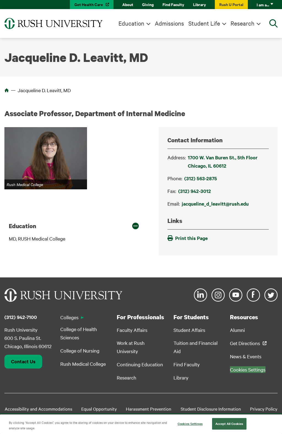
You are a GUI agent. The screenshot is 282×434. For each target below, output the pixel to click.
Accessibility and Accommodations (38, 409)
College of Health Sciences (78, 333)
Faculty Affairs (132, 330)
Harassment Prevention (148, 409)
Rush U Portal (231, 4)
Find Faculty (173, 4)
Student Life (204, 23)
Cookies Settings (190, 423)
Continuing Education (140, 364)
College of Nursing (79, 350)
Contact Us (23, 361)
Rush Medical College (83, 364)
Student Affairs (189, 330)
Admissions (169, 23)
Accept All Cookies (229, 423)
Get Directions (245, 343)
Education (131, 23)
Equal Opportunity (99, 409)
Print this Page (191, 238)
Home (6, 90)
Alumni (237, 330)
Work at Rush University (131, 347)
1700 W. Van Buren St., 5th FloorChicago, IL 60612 (222, 161)
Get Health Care (88, 4)
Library (199, 4)
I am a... (263, 4)
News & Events (245, 356)
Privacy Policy (263, 409)
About (127, 4)
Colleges (69, 317)
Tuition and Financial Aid (195, 347)
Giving (148, 4)
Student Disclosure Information (211, 409)
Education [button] (22, 226)
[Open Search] (273, 23)
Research (242, 23)
